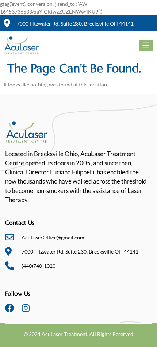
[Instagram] (25, 308)
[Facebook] (9, 308)
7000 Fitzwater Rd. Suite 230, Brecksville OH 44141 (75, 23)
